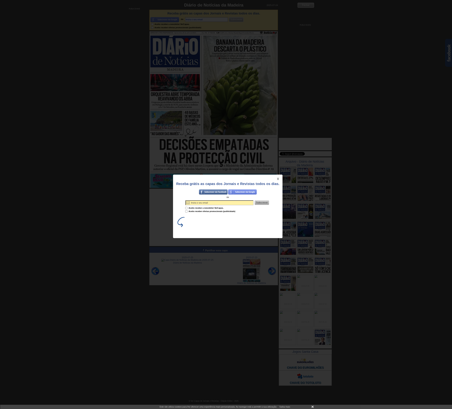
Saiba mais (284, 407)
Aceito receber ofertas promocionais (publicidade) (211, 211)
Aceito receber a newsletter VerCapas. (206, 208)
